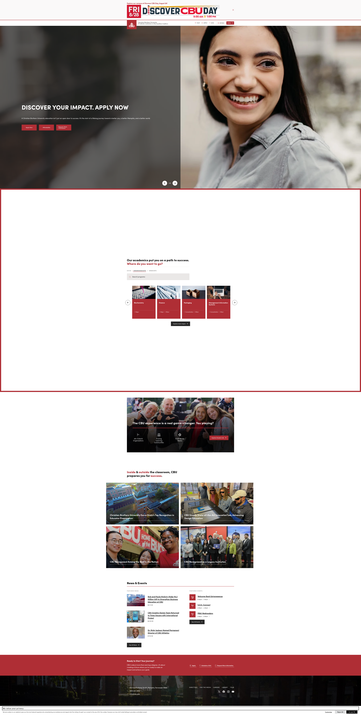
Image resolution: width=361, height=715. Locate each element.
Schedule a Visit (206, 665)
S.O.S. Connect (204, 604)
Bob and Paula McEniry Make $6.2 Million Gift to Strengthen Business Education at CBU (163, 599)
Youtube (233, 692)
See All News (133, 645)
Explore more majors (179, 324)
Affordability (46, 127)
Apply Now (29, 127)
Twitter (219, 692)
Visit (198, 23)
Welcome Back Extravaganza (210, 596)
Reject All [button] (340, 712)
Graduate (153, 271)
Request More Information (62, 127)
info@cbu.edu (135, 694)
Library (225, 687)
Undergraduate (139, 271)
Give (212, 23)
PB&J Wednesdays (205, 613)
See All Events (196, 622)
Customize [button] (328, 712)
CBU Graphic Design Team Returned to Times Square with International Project (163, 615)
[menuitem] (197, 23)
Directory (193, 687)
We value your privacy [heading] (13, 708)
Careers (216, 687)
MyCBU (222, 23)
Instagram (228, 692)
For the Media (205, 687)
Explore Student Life (218, 438)
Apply (205, 23)
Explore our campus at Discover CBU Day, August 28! (147, 3)
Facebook (224, 692)
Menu (229, 23)
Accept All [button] (352, 712)
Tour (232, 687)
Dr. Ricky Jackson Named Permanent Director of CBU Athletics (163, 631)
